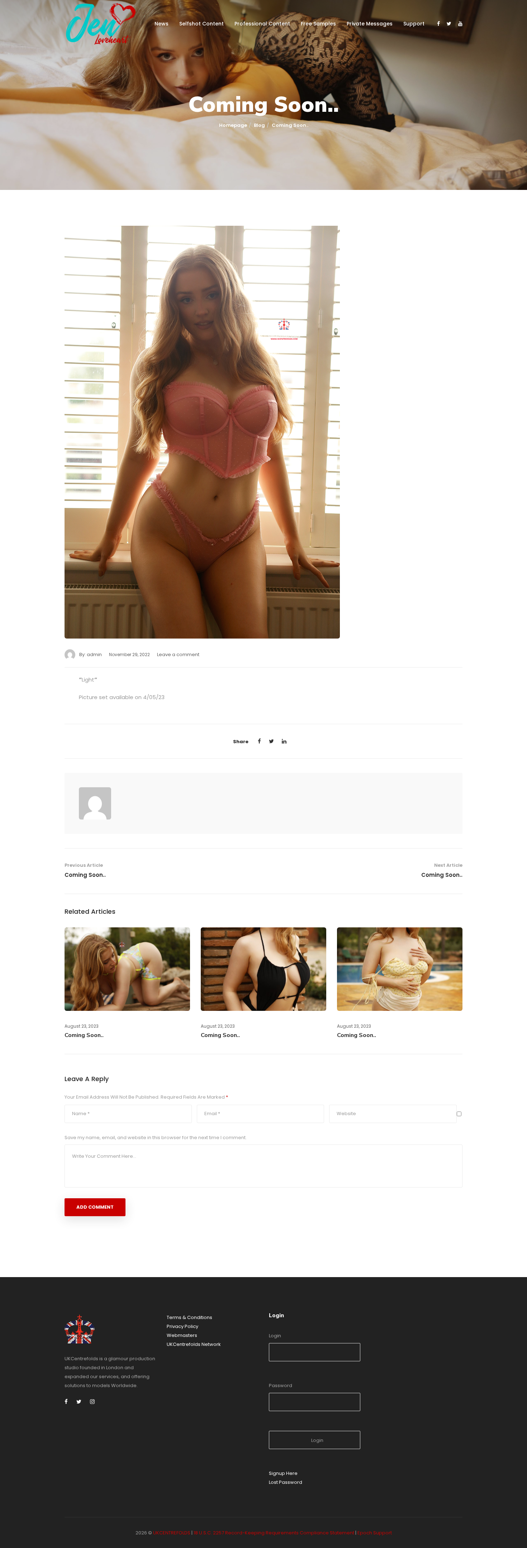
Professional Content (262, 23)
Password (280, 1385)
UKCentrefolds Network (194, 1344)
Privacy (176, 1326)
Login (275, 1335)
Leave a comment (178, 654)
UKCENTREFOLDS (171, 1532)
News (161, 23)
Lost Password (285, 1482)
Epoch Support (374, 1532)
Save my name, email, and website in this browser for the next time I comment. (156, 1137)
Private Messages (370, 23)
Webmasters (182, 1335)
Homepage (233, 125)
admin (94, 654)
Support (413, 23)
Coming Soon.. (85, 875)
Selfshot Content (201, 23)
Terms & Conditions (189, 1317)
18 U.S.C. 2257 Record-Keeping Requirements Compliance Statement (274, 1532)
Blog (259, 125)
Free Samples (318, 23)
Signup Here (283, 1473)
